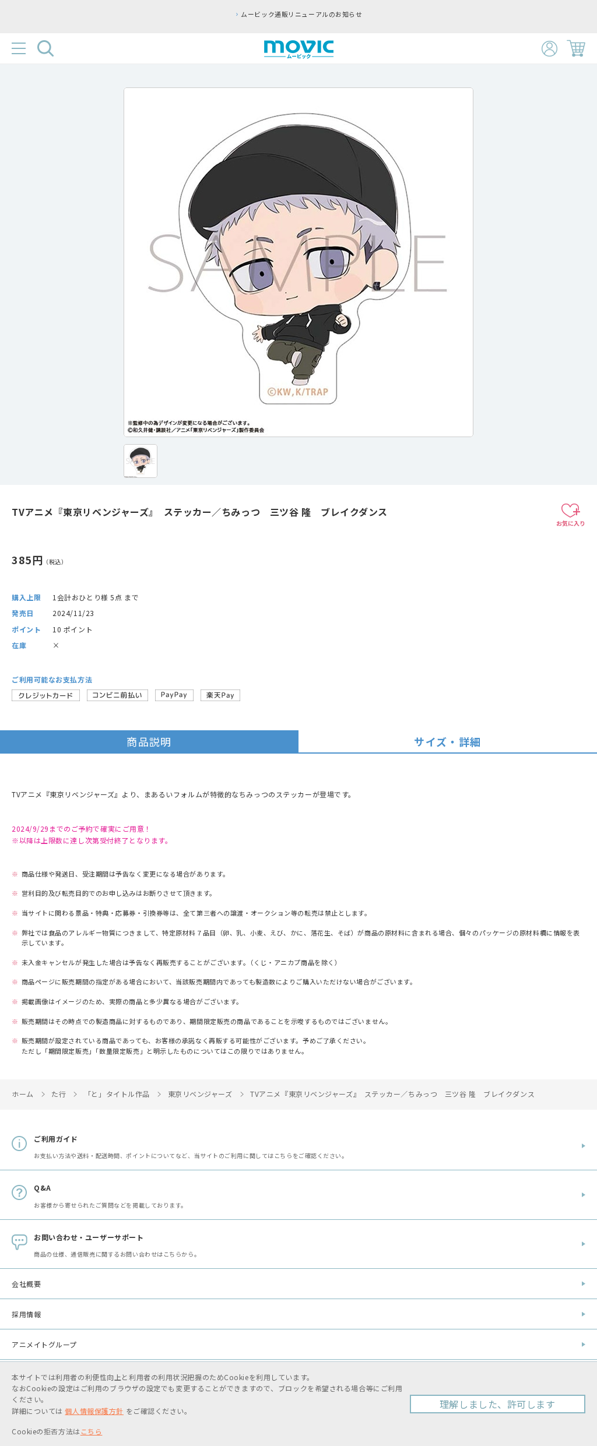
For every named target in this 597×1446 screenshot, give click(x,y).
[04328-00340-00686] (140, 461)
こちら (91, 1431)
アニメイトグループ (44, 1344)
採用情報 (26, 1314)
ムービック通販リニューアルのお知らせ (301, 14)
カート (576, 48)
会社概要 (26, 1284)
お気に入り (570, 523)
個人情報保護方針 (94, 1411)
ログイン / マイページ (549, 49)
